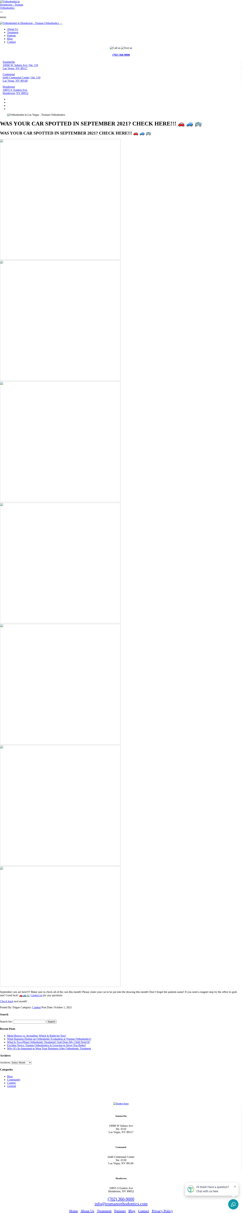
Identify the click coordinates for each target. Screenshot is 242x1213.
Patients (11, 35)
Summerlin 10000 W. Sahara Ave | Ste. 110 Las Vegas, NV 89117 (20, 65)
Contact (11, 41)
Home (73, 1211)
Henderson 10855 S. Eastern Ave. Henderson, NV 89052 (15, 90)
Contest (36, 1007)
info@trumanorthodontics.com (121, 1203)
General (11, 1086)
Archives (5, 1062)
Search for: (6, 1021)
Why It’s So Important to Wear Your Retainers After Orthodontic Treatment (49, 1048)
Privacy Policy (162, 1211)
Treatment (12, 32)
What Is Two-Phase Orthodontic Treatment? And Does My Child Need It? (48, 1042)
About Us (12, 29)
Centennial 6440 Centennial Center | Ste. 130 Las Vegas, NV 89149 (21, 77)
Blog (10, 38)
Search (51, 1021)
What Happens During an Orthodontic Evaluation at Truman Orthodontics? (49, 1038)
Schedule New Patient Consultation (23, 1095)
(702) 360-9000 (121, 54)
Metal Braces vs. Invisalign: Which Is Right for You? (36, 1035)
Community (13, 1079)
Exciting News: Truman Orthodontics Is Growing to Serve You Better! (46, 1045)
